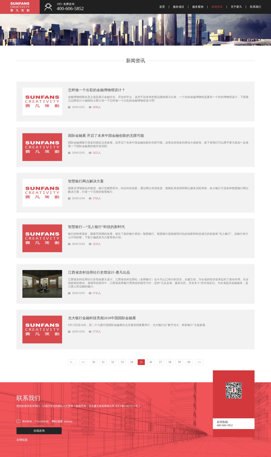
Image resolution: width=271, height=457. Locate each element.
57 (160, 362)
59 (179, 362)
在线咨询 (39, 430)
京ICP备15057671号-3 (127, 405)
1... (72, 362)
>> (199, 362)
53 (122, 362)
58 (169, 362)
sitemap (68, 421)
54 (131, 362)
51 (103, 362)
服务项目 (178, 7)
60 (188, 362)
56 (150, 362)
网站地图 (57, 421)
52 (112, 362)
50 (93, 362)
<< (83, 362)
